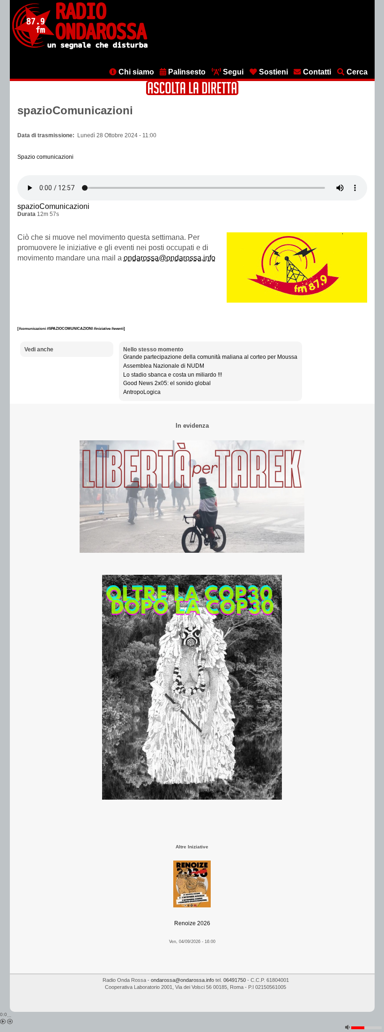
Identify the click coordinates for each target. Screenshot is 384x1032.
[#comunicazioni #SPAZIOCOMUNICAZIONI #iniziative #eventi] (71, 328)
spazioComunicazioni (53, 206)
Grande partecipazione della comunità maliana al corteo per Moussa (210, 357)
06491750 (234, 980)
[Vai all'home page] (80, 47)
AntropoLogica (142, 392)
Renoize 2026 (192, 923)
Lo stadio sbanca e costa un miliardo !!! (172, 374)
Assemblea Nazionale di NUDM (163, 366)
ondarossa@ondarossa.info (169, 258)
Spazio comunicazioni (45, 157)
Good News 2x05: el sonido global (167, 383)
